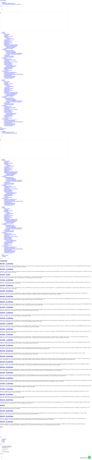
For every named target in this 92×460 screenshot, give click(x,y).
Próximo (2, 426)
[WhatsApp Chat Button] (89, 457)
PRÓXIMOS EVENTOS (10, 98)
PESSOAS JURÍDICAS (8, 111)
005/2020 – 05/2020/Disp (6, 361)
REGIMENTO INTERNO (8, 96)
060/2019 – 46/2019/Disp (6, 416)
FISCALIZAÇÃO (5, 118)
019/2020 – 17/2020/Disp (6, 323)
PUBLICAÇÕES (7, 89)
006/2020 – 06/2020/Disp (6, 367)
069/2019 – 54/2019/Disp (6, 394)
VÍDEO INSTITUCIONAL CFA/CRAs (11, 92)
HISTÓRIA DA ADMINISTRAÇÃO (10, 93)
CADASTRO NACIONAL (9, 104)
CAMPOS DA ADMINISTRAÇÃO (10, 119)
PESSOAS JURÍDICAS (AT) (11, 113)
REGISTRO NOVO (7, 106)
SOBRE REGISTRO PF (8, 115)
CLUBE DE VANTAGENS (9, 103)
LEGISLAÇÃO (7, 87)
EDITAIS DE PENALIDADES (9, 123)
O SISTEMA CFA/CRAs (8, 88)
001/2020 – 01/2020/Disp (6, 378)
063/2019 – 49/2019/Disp (6, 410)
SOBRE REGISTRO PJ (8, 116)
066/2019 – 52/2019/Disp (6, 263)
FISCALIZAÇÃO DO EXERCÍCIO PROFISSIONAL (13, 121)
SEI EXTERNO (7, 102)
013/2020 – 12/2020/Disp (6, 340)
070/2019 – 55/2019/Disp (6, 389)
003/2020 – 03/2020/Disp (6, 296)
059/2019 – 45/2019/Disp (6, 421)
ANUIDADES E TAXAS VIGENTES (11, 109)
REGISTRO (4, 105)
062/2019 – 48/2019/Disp (6, 400)
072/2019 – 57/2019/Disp (6, 383)
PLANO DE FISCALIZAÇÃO (9, 124)
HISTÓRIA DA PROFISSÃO (11, 94)
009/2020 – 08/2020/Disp (6, 351)
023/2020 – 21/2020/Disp (6, 318)
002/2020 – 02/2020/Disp (6, 372)
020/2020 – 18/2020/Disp (6, 329)
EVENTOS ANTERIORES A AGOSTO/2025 (14, 100)
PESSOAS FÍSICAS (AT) (10, 114)
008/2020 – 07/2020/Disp (6, 301)
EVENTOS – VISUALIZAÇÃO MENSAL (14, 101)
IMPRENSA (6, 84)
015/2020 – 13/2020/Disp (6, 334)
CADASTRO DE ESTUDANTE (10, 107)
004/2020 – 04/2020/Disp (6, 356)
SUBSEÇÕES (6, 91)
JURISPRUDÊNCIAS (8, 122)
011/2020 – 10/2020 (5, 274)
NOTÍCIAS (8, 85)
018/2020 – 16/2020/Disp (6, 285)
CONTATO (6, 82)
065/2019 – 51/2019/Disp (6, 269)
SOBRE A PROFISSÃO (10, 95)
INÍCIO (3, 79)
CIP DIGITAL (6, 108)
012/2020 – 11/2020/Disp (6, 345)
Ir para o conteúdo (3, 0)
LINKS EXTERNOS (10, 86)
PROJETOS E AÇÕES (8, 90)
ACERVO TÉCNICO (8, 112)
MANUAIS (6, 244)
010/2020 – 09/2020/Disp (6, 291)
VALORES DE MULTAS (8, 125)
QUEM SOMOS (7, 81)
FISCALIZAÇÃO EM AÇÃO (9, 120)
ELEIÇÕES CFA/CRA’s (8, 83)
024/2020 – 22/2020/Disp (6, 312)
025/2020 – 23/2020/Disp (6, 307)
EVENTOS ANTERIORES (11, 99)
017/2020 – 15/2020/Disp (6, 280)
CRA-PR (3, 80)
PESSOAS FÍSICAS (7, 110)
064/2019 (2, 405)
